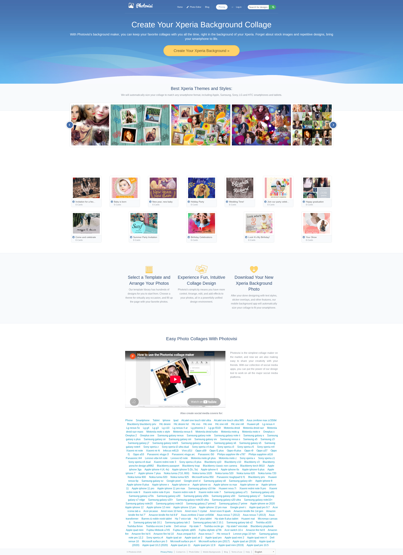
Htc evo (196, 424)
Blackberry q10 (212, 462)
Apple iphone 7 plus (149, 473)
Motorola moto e (251, 431)
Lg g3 (155, 428)
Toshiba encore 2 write (158, 526)
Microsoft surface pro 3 (154, 541)
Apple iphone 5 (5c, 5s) (185, 469)
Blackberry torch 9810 (252, 465)
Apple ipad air (174, 537)
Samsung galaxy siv (205, 439)
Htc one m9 (221, 424)
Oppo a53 (138, 454)
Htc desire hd (181, 424)
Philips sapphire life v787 (231, 454)
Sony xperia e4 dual (139, 462)
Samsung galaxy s (253, 435)
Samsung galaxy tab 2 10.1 (208, 522)
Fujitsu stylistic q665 (184, 530)
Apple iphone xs (202, 484)
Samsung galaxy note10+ (258, 499)
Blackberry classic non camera (220, 465)
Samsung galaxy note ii (227, 435)
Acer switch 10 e (233, 530)
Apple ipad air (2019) (244, 541)
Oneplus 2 (131, 435)
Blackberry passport (168, 465)
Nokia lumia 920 (158, 477)
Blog (207, 7)
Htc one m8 (237, 424)
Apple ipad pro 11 (180, 545)
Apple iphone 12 (134, 507)
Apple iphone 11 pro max (171, 488)
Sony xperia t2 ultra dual (175, 446)
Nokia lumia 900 (137, 477)
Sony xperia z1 (266, 458)
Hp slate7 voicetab (237, 526)
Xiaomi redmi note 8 (184, 492)
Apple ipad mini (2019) (231, 545)
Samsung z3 (268, 439)
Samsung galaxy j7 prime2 (201, 503)
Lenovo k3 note (179, 458)
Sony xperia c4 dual (203, 446)
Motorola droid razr (253, 428)
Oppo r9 (248, 450)
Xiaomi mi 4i (153, 450)
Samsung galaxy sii (155, 439)
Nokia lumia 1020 (202, 473)
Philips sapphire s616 (261, 454)
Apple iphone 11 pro (143, 488)
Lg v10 (165, 428)
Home (180, 7)
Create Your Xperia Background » (201, 51)
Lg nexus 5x (133, 428)
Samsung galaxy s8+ (240, 481)
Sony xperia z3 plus (190, 462)
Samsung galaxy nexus (170, 435)
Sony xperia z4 (154, 537)
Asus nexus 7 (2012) (228, 515)
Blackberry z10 (232, 462)
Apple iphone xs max (225, 484)
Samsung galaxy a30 (168, 496)
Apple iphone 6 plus (253, 469)
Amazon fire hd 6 (141, 533)
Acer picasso (150, 511)
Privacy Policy (167, 552)
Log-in (238, 7)
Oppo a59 (200, 450)
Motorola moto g (230, 431)
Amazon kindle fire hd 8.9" (163, 515)
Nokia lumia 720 (267, 473)
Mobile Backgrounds (212, 552)
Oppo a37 (261, 450)
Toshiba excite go (214, 526)
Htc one (207, 424)
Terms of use (236, 552)
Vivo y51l (187, 450)
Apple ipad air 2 (193, 537)
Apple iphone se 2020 (262, 503)
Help (248, 552)
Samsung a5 (250, 439)
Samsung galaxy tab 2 (177, 522)
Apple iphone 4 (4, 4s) (157, 469)
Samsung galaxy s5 (250, 443)
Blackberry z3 (252, 462)
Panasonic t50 (206, 454)
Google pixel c (238, 507)
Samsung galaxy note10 (169, 503)
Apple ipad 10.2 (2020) (155, 545)
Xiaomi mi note (134, 450)
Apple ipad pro (213, 537)
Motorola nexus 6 (182, 431)
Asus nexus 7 (206, 533)
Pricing (222, 7)
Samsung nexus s (230, 439)
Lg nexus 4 (268, 424)
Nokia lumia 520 (224, 473)
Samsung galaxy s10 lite (202, 488)
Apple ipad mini (134, 530)
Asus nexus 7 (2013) (254, 515)
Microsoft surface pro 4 (183, 541)
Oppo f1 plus (217, 450)
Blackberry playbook (262, 526)
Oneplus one (147, 435)
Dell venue (180, 526)
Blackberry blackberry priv (141, 424)
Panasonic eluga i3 (158, 454)
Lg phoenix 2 (198, 428)
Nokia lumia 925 (179, 477)
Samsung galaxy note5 (165, 443)
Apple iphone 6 (209, 469)
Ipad (175, 420)
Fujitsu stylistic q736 (210, 530)
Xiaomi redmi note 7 (210, 492)
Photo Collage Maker (140, 5)
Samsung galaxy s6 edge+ (196, 443)
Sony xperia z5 (245, 446)
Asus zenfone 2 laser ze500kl (197, 515)
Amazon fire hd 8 (255, 530)
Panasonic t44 (134, 458)
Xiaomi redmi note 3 (165, 462)
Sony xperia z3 (225, 446)
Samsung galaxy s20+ (160, 499)
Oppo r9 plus (234, 450)
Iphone (166, 420)
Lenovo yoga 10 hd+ (244, 533)
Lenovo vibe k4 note (156, 458)
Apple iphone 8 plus (138, 484)
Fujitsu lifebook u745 (158, 530)
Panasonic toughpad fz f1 (231, 477)
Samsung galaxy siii (180, 439)
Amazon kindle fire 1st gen (248, 511)
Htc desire (165, 424)
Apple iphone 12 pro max (213, 507)
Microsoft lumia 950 (203, 477)
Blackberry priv (256, 477)
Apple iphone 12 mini (158, 507)
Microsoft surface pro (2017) (214, 541)
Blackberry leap (191, 465)
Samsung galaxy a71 (236, 492)
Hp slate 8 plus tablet (226, 518)
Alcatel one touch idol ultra (196, 420)
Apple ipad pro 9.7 (259, 507)
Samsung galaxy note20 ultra (192, 499)
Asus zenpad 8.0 (186, 533)
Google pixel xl (192, 481)
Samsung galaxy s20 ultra (226, 499)
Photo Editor (195, 7)
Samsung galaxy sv (152, 481)
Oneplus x (269, 431)
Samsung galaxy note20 (139, 503)
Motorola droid (232, 428)
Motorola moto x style (158, 431)
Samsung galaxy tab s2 (240, 522)
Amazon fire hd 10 (163, 533)
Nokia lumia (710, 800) (176, 473)
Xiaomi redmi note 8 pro (156, 492)
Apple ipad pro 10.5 (258, 545)
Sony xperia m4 (266, 446)
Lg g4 (146, 428)
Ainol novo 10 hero (171, 511)
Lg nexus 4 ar (180, 428)
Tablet (156, 420)
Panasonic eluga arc (183, 454)
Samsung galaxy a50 (223, 496)
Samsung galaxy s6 (225, 443)
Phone (129, 420)
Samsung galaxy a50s (196, 496)
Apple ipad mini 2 (234, 537)
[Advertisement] (208, 160)
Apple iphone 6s (230, 469)
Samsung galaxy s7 (249, 496)
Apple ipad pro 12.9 (204, 545)
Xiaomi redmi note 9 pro (252, 488)
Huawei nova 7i (227, 488)
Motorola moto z (228, 458)
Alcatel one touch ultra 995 (229, 420)
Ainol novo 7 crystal (196, 511)
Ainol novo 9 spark (220, 511)
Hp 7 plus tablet (203, 518)
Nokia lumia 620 (246, 473)
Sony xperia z (151, 446)
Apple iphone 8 (263, 481)
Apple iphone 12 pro (184, 507)
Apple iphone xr (181, 484)
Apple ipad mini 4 (257, 537)
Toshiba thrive (135, 526)
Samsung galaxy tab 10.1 (147, 522)
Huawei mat (248, 518)
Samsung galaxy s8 (215, 481)
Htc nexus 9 (223, 533)
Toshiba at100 (264, 522)
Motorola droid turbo (207, 431)
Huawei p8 (253, 424)
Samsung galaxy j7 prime (233, 503)
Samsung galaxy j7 (138, 443)
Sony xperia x (247, 458)
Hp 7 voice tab (183, 518)
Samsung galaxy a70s (141, 496)
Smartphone (143, 420)
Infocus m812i (171, 450)
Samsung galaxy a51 (262, 492)
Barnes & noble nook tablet (157, 518)
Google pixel (174, 481)
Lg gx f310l (214, 428)
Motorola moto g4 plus (203, 458)
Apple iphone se (249, 484)
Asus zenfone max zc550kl (262, 420)
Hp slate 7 (195, 526)
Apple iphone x (160, 484)
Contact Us (180, 552)
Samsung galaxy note (199, 435)
